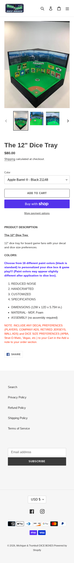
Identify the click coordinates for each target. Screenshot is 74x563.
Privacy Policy (17, 397)
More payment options (37, 213)
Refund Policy (17, 407)
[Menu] (67, 8)
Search (12, 387)
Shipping (9, 159)
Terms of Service (19, 428)
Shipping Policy (18, 418)
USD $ (35, 499)
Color (7, 172)
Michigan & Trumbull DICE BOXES (35, 545)
